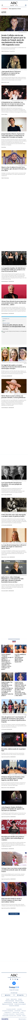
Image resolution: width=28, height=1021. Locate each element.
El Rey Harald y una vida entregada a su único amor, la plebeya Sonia (13, 515)
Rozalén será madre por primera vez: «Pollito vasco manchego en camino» (12, 838)
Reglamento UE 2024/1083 (7, 1004)
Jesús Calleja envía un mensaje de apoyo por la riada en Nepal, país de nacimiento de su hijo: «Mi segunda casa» (13, 40)
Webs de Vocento (22, 1019)
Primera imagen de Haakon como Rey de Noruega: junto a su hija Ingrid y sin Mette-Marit (13, 778)
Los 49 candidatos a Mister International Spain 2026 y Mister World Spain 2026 (20, 658)
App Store (8, 995)
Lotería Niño (19, 1009)
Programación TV (8, 1012)
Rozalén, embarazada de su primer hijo (13, 750)
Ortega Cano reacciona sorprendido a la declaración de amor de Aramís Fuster (13, 869)
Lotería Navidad (17, 1010)
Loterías (21, 1012)
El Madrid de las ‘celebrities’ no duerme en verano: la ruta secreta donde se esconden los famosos (13, 103)
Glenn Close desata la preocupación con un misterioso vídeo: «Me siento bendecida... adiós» (13, 303)
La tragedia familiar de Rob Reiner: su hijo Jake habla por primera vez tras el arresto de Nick (13, 269)
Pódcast (23, 1015)
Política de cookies (19, 1000)
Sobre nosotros (14, 999)
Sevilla (16, 5)
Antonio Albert (4, 114)
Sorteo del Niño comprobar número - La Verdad (12, 1015)
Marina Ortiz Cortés (5, 82)
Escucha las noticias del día (9, 1014)
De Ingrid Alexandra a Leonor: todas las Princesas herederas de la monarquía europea (13, 366)
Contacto (20, 999)
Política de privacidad (9, 1000)
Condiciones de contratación (20, 1004)
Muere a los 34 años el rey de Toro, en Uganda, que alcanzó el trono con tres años (13, 168)
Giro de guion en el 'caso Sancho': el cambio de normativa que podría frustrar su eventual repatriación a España (13, 719)
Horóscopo (24, 1010)
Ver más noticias (14, 913)
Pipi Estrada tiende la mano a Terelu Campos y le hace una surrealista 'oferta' (11, 900)
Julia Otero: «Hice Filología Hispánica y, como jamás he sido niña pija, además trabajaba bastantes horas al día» (12, 579)
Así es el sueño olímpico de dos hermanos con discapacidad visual (14, 325)
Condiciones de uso (8, 1002)
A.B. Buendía (4, 375)
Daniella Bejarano (4, 281)
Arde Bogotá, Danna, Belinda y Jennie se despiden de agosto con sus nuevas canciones (12, 808)
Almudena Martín (4, 590)
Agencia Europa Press (5, 756)
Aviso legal (15, 1002)
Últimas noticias (16, 1012)
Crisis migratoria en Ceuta (15, 8)
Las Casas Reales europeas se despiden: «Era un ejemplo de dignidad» (11, 484)
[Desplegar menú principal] (2, 5)
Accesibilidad (21, 1002)
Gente (3, 12)
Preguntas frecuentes (20, 1014)
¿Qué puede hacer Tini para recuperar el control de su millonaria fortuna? (11, 73)
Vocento (7, 999)
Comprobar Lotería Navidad (7, 1010)
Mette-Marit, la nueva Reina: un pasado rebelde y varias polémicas (13, 396)
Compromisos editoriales (14, 1005)
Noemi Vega (3, 494)
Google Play (21, 995)
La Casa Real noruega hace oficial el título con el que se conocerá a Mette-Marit (13, 546)
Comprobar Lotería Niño (11, 1009)
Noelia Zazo (3, 147)
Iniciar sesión (26, 5)
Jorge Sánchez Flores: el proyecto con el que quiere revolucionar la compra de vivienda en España (12, 135)
